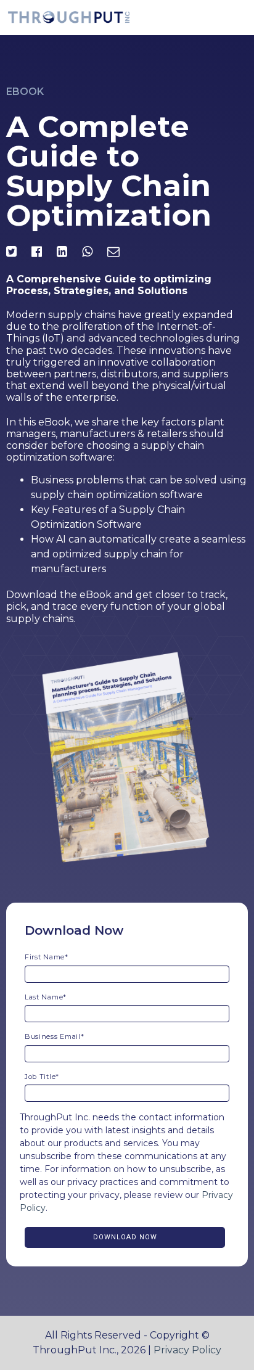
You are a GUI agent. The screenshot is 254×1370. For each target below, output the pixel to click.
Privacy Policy (187, 1350)
